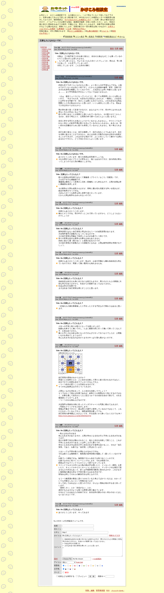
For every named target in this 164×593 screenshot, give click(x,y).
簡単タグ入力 (114, 535)
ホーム (122, 37)
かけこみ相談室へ (76, 31)
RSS (107, 590)
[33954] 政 (45, 58)
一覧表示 (90, 37)
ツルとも (105, 31)
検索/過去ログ (111, 37)
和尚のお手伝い (79, 29)
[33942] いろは (46, 49)
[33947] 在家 (46, 53)
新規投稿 (68, 37)
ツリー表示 (79, 37)
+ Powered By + (117, 590)
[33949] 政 (45, 54)
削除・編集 (89, 590)
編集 (121, 48)
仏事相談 (60, 29)
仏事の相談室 (92, 31)
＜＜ (60, 36)
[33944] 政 (45, 51)
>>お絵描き (97, 559)
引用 (116, 48)
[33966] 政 (45, 69)
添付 (56, 559)
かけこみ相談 (49, 29)
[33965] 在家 (46, 68)
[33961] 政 (45, 64)
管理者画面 (100, 590)
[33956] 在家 (46, 60)
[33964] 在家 (46, 66)
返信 (112, 48)
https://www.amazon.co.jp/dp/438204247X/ (74, 416)
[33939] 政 (43, 47)
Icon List (79, 562)
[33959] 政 (45, 62)
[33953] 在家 (46, 56)
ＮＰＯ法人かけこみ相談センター (77, 20)
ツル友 (68, 29)
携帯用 (100, 37)
